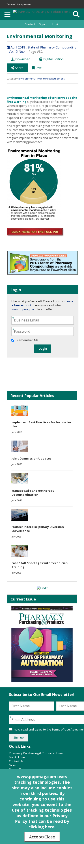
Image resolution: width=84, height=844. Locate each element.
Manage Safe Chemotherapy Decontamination (32, 493)
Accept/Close (42, 837)
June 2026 (16, 432)
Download (22, 59)
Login (56, 24)
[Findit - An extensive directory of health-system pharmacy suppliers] (42, 588)
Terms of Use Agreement (19, 4)
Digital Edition (53, 59)
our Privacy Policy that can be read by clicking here (42, 821)
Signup (43, 24)
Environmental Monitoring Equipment (41, 78)
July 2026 (16, 536)
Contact (30, 24)
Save (38, 68)
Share (18, 68)
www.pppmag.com (23, 309)
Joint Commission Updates (31, 458)
